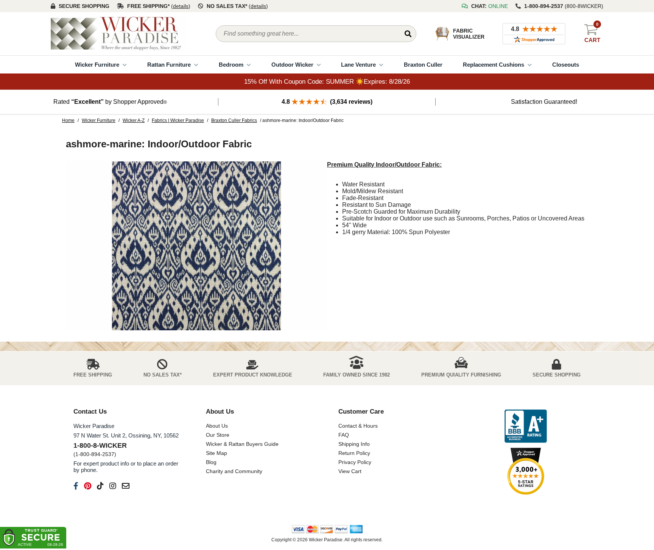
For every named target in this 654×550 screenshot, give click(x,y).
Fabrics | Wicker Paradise (178, 120)
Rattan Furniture (169, 64)
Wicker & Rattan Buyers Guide (242, 444)
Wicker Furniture (97, 64)
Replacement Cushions (493, 64)
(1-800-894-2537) (94, 454)
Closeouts (565, 64)
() (180, 6)
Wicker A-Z (134, 120)
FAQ (343, 435)
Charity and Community (234, 471)
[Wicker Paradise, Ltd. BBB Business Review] (526, 426)
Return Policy (354, 453)
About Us (217, 426)
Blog (211, 462)
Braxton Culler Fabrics (234, 120)
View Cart (349, 471)
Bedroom (231, 64)
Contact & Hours (358, 426)
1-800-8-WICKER (100, 445)
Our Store (217, 435)
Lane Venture (358, 64)
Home (68, 120)
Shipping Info (354, 444)
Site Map (216, 453)
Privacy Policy (354, 462)
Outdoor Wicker (292, 64)
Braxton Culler (423, 64)
